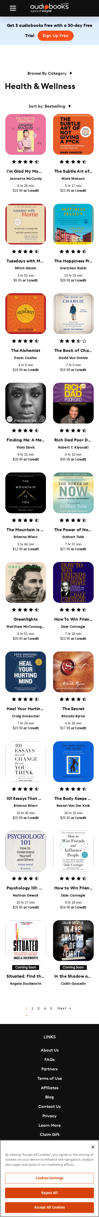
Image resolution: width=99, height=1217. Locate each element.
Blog (49, 1097)
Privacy (49, 1116)
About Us (50, 1050)
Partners (49, 1069)
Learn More (50, 1125)
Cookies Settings (49, 1178)
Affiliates (49, 1088)
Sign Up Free (56, 36)
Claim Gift (49, 1135)
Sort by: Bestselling (47, 106)
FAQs (49, 1060)
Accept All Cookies (49, 1207)
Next (62, 1008)
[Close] (92, 1147)
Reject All (49, 1192)
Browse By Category (47, 73)
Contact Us (49, 1107)
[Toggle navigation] (13, 8)
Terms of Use (49, 1079)
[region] (49, 1178)
